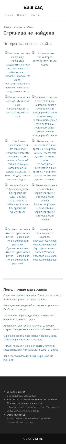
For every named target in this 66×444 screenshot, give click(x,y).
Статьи (35, 15)
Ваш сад (33, 7)
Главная (8, 15)
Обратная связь (16, 414)
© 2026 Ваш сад (16, 391)
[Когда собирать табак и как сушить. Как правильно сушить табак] (17, 196)
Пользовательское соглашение (38, 399)
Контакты (12, 399)
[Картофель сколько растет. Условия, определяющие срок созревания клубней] (45, 244)
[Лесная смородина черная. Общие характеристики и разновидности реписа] (45, 200)
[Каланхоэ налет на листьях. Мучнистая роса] (17, 104)
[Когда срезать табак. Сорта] (45, 57)
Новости (22, 15)
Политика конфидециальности (24, 403)
